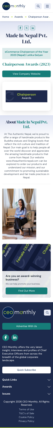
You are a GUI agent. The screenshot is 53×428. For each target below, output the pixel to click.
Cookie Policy (26, 417)
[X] (26, 28)
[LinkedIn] (33, 28)
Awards (18, 16)
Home (5, 16)
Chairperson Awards (39, 16)
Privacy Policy (26, 421)
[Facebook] (20, 28)
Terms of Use (26, 409)
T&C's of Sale (26, 413)
